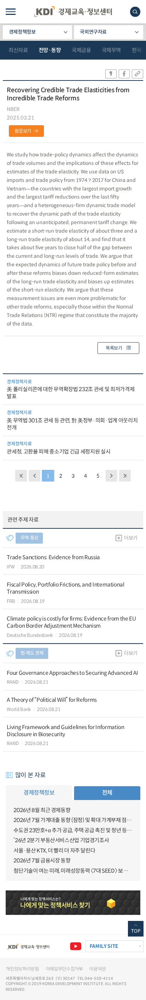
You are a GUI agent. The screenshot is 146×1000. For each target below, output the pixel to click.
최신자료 (18, 50)
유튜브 (76, 946)
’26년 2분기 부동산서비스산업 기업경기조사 (61, 840)
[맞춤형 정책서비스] (73, 902)
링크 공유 (137, 74)
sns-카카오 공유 (111, 74)
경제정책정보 (22, 32)
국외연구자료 (93, 32)
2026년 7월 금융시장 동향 (41, 860)
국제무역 (111, 50)
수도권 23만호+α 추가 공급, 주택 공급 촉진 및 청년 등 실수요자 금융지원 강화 (72, 830)
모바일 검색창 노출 (135, 12)
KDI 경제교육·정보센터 (73, 11)
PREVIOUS (34, 476)
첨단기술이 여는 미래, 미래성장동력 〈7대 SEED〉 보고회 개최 (72, 870)
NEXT (111, 476)
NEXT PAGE (125, 476)
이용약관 (97, 969)
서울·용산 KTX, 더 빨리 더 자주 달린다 (54, 850)
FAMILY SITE (104, 946)
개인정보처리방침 (22, 969)
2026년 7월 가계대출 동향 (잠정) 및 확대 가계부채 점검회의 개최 (72, 820)
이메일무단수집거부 (64, 969)
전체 (107, 792)
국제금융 (81, 50)
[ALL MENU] (10, 12)
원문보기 (23, 131)
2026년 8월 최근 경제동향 (41, 810)
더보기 (130, 538)
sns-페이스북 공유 (124, 74)
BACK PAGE (21, 476)
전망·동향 (50, 50)
